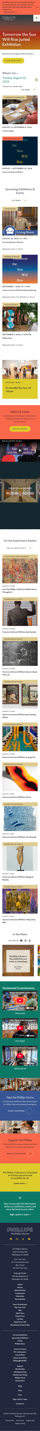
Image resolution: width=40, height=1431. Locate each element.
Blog (20, 1386)
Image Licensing (20, 1423)
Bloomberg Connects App (20, 1325)
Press (20, 1395)
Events (20, 1341)
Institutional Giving (20, 1375)
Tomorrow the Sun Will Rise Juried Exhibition (19, 39)
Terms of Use (20, 1420)
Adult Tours (20, 1313)
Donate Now (20, 1381)
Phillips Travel (20, 1378)
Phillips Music (20, 1344)
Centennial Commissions (18, 988)
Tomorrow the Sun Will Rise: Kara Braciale (19, 837)
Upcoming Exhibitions (20, 1338)
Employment (20, 1293)
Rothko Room (20, 493)
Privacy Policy (9, 1420)
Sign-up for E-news (20, 1399)
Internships (20, 1296)
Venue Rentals (20, 1299)
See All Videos (20, 429)
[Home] (20, 1234)
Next (36, 371)
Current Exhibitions (20, 1335)
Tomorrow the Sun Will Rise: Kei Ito (16, 797)
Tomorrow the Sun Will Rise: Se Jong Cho (18, 757)
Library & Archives (20, 1358)
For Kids (20, 1319)
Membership (20, 1369)
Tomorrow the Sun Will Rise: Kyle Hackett (19, 632)
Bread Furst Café (20, 1322)
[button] (20, 450)
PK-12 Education (20, 1352)
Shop (20, 1390)
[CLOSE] (37, 7)
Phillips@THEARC (20, 1361)
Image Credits (30, 1420)
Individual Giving (20, 1372)
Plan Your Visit (13, 61)
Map (20, 1310)
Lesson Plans (20, 1355)
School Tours (20, 1316)
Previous (3, 371)
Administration (20, 1290)
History (20, 1287)
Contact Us (20, 1404)
